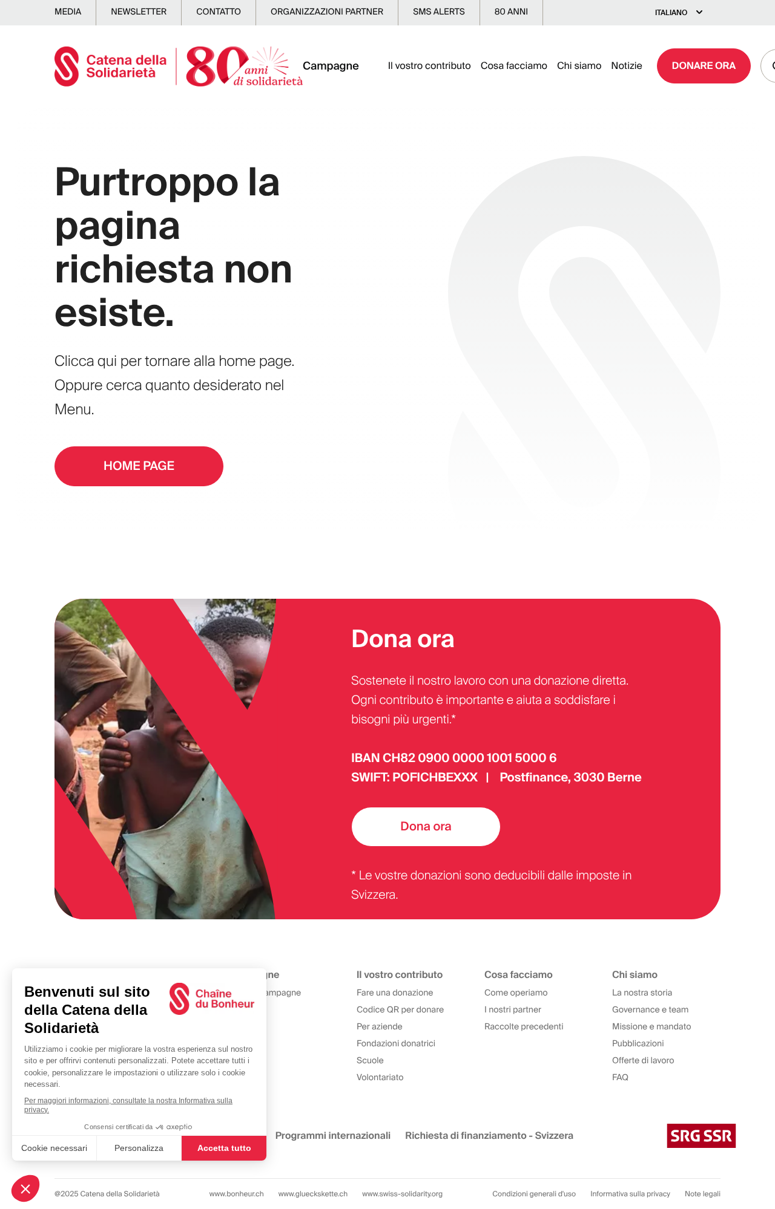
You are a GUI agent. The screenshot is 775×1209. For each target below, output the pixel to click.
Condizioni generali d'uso (534, 1194)
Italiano (671, 13)
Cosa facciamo (514, 65)
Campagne (331, 66)
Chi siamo (579, 65)
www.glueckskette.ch (313, 1194)
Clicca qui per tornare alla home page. (174, 361)
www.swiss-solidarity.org (402, 1194)
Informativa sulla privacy (630, 1194)
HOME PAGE (139, 466)
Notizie (626, 65)
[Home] (178, 66)
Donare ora (704, 65)
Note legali (703, 1194)
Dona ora (425, 827)
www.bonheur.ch (236, 1194)
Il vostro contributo (429, 65)
